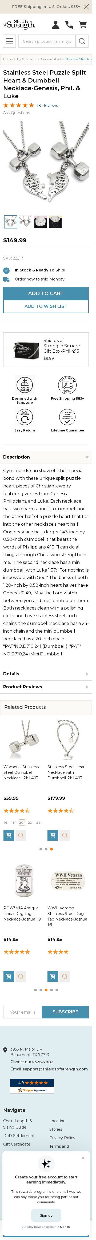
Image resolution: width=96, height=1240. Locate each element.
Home (8, 59)
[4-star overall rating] (68, 952)
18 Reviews (47, 105)
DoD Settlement (19, 1135)
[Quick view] (20, 835)
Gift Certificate (16, 1144)
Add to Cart (46, 293)
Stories (55, 1129)
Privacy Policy (62, 1137)
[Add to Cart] (8, 835)
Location (57, 1120)
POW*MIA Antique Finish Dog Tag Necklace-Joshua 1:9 (22, 913)
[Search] (82, 41)
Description (16, 457)
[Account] (56, 25)
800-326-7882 (39, 1062)
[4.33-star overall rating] (68, 811)
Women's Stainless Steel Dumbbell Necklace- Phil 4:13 (21, 772)
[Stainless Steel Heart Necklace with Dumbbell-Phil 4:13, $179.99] (68, 739)
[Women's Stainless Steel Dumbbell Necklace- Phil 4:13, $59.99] (24, 739)
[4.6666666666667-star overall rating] (24, 811)
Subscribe (65, 1011)
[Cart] (83, 25)
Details (11, 673)
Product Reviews (22, 686)
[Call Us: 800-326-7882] (69, 25)
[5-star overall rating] (24, 952)
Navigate (14, 1110)
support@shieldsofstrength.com (55, 1069)
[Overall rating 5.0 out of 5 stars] (18, 106)
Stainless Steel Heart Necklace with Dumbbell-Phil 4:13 (66, 772)
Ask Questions (16, 112)
